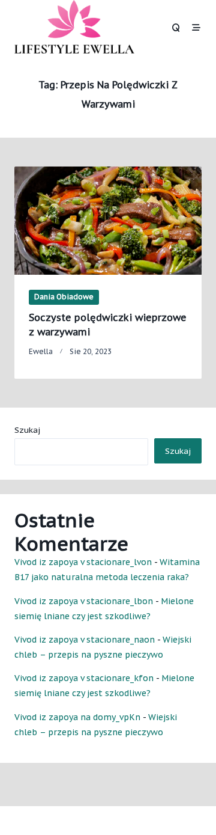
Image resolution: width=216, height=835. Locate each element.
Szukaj (27, 429)
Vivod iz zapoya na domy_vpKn (77, 717)
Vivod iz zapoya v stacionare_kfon (84, 678)
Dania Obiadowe (64, 296)
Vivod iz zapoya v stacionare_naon (84, 639)
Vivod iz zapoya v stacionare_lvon (83, 562)
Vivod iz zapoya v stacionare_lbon (83, 601)
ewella (41, 351)
